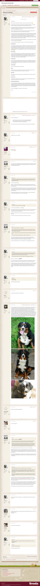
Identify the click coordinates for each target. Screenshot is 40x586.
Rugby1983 (26, 115)
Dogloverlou (6, 165)
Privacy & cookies (8, 585)
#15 (11, 435)
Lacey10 (5, 151)
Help (33, 561)
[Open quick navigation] (36, 559)
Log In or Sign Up (22, 0)
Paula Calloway (29, 16)
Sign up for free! (25, 111)
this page (35, 188)
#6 (11, 175)
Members (8, 7)
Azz (13, 13)
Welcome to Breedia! (6, 571)
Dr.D (4, 309)
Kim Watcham (23, 115)
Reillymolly (23, 16)
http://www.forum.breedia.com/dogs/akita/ (28, 209)
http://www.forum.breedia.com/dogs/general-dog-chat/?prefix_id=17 (22, 478)
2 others (33, 115)
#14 (11, 421)
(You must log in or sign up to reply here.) (32, 556)
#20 (11, 537)
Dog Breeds (31, 0)
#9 (11, 249)
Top (36, 561)
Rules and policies (5, 575)
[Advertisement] (20, 104)
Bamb (5, 295)
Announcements (8, 13)
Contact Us (32, 561)
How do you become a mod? (7, 574)
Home (35, 561)
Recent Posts (3, 8)
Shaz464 (5, 527)
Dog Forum (26, 0)
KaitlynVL (26, 16)
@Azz (22, 74)
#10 (11, 275)
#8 (11, 224)
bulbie (5, 425)
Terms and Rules (36, 562)
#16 (11, 464)
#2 (11, 115)
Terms (5, 585)
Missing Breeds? (5, 572)
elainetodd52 (6, 411)
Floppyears (6, 513)
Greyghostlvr (29, 115)
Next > (11, 556)
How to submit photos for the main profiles (8, 573)
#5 (11, 161)
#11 (11, 290)
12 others (33, 16)
